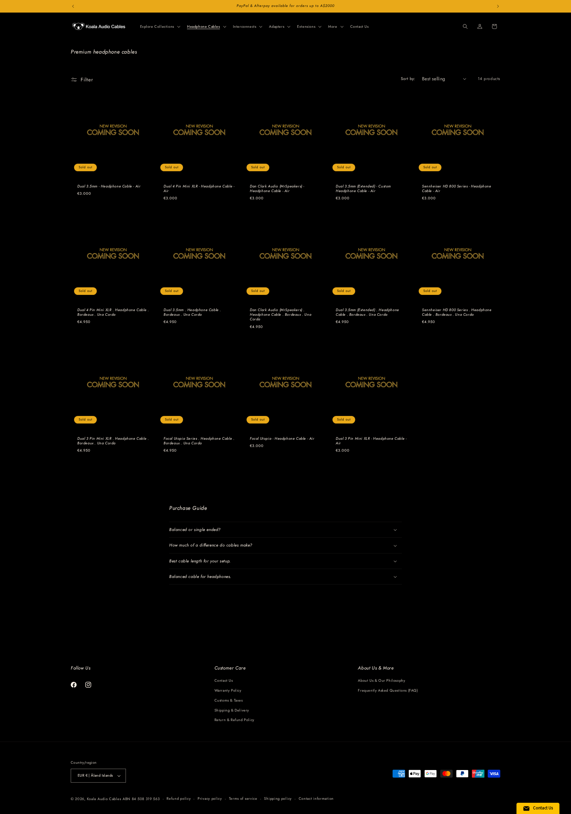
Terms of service (243, 798)
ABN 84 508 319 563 (141, 798)
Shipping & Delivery (231, 710)
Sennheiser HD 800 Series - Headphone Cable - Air (456, 188)
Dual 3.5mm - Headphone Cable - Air (108, 186)
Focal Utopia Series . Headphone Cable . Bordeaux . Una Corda (199, 441)
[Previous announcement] (73, 6)
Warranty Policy (228, 690)
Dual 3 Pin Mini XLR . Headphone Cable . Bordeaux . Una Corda (113, 441)
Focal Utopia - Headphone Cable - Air (282, 438)
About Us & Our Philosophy (381, 680)
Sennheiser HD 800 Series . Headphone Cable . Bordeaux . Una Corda (457, 312)
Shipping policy (278, 798)
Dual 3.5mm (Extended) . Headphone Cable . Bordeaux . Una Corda (367, 312)
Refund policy (179, 798)
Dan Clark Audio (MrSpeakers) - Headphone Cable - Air (277, 188)
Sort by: (408, 79)
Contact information (316, 798)
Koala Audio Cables (104, 798)
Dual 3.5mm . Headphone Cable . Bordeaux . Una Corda (192, 312)
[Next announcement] (498, 6)
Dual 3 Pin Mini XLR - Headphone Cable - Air (371, 441)
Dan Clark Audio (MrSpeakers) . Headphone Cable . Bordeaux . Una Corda (280, 314)
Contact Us (223, 680)
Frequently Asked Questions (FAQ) (388, 690)
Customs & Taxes (228, 700)
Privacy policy (210, 798)
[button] (159, 26)
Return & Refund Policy (234, 719)
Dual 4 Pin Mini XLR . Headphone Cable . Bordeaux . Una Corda (113, 312)
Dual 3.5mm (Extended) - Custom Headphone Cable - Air (363, 188)
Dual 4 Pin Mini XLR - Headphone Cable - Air (199, 188)
